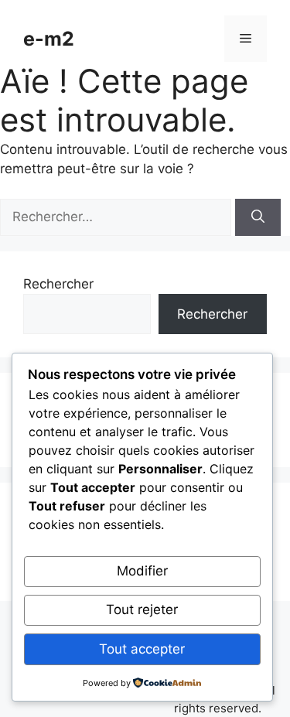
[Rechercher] (258, 217)
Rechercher (58, 284)
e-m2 (48, 38)
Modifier (142, 571)
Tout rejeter (142, 609)
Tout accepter (142, 649)
